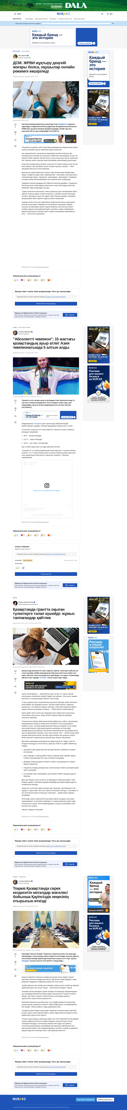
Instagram (71, 315)
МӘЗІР (19, 14)
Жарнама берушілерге (105, 1099)
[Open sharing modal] (15, 139)
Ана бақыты (53, 19)
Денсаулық (17, 19)
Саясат (15, 877)
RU (102, 14)
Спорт (15, 327)
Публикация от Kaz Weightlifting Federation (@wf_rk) (47, 515)
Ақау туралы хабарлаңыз (85, 1099)
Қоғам (15, 597)
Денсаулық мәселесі (41, 19)
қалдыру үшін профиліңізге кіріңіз (55, 296)
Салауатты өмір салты (65, 19)
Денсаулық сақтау (79, 19)
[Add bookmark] (15, 146)
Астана (43, 678)
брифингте (63, 124)
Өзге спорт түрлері (24, 327)
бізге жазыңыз (44, 267)
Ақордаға (26, 961)
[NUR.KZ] (63, 13)
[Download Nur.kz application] (63, 5)
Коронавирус (29, 19)
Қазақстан (22, 877)
